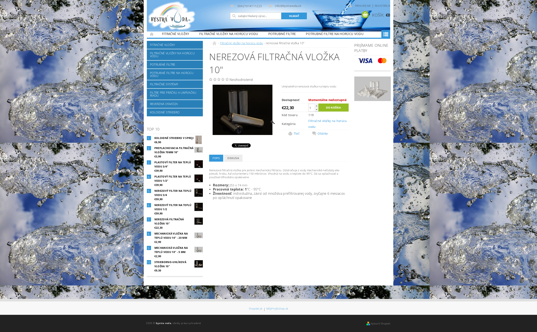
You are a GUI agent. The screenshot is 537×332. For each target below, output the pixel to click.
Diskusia (233, 158)
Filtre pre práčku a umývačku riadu (173, 94)
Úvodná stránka (152, 34)
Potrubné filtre (282, 34)
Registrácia (382, 6)
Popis (216, 158)
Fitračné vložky (175, 34)
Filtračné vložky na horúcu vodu (228, 34)
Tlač (297, 133)
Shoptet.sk (255, 308)
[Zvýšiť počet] (316, 106)
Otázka (323, 133)
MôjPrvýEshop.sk (277, 308)
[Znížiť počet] (316, 110)
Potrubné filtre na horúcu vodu (335, 34)
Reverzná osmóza (164, 104)
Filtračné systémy (164, 84)
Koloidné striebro (165, 112)
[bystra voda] (171, 16)
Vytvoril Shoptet (380, 323)
